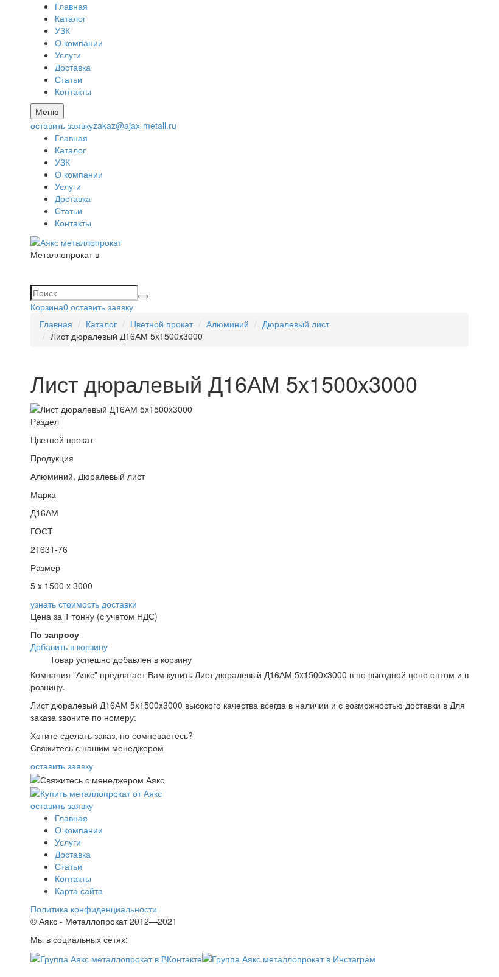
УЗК (62, 30)
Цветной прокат (161, 324)
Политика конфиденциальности (93, 909)
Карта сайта (79, 890)
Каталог (70, 18)
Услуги (68, 55)
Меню (47, 111)
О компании (79, 43)
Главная (71, 6)
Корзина (49, 307)
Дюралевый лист (295, 324)
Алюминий (227, 324)
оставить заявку (61, 125)
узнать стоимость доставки (83, 604)
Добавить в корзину (69, 646)
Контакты (73, 91)
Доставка (73, 67)
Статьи (68, 79)
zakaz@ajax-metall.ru (134, 125)
